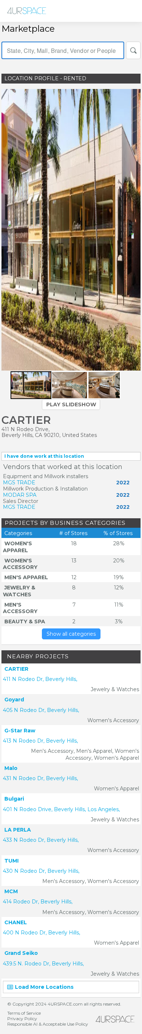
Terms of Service (24, 1013)
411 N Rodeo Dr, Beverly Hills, (40, 679)
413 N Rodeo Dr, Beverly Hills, (40, 740)
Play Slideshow (71, 404)
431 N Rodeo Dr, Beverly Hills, (40, 778)
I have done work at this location (44, 456)
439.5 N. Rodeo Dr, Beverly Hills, (43, 963)
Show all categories (71, 634)
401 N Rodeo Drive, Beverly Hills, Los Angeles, (61, 809)
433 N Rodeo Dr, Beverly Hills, (41, 840)
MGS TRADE (19, 482)
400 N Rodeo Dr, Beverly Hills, (41, 932)
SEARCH (133, 50)
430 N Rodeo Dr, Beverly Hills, (41, 871)
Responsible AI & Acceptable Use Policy (47, 1024)
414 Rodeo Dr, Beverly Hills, (37, 901)
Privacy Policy (22, 1018)
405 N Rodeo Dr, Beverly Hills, (41, 710)
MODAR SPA (19, 495)
